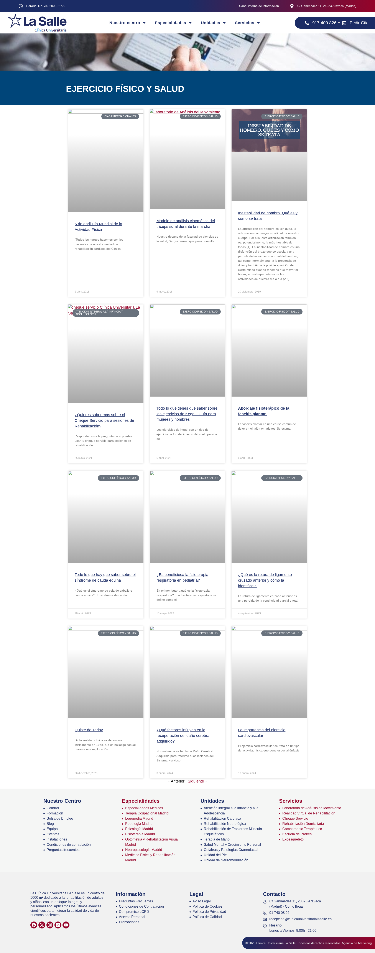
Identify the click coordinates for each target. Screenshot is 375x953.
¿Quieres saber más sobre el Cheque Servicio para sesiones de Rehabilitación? (104, 420)
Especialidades (170, 23)
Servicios (244, 23)
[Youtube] (65, 925)
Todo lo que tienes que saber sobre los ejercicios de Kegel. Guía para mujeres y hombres (186, 414)
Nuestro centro (124, 23)
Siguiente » (197, 781)
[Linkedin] (57, 925)
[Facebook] (33, 925)
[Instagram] (49, 925)
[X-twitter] (41, 925)
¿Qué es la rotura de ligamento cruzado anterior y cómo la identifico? (265, 580)
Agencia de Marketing (357, 943)
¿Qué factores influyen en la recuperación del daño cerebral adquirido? (183, 735)
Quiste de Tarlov (89, 730)
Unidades (210, 23)
